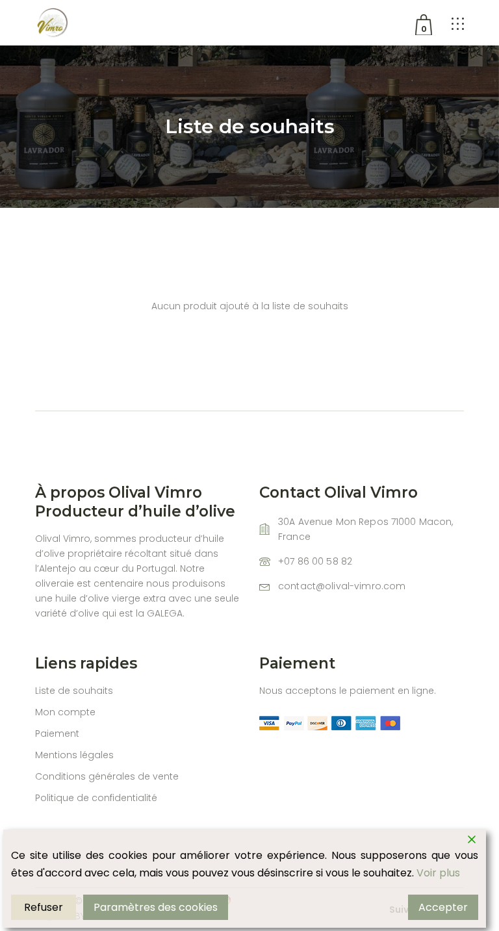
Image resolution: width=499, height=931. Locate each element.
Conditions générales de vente (107, 776)
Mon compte (65, 712)
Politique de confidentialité (96, 797)
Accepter (443, 907)
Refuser (43, 907)
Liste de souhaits (74, 690)
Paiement (57, 733)
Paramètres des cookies (156, 907)
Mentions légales (74, 754)
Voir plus (438, 872)
